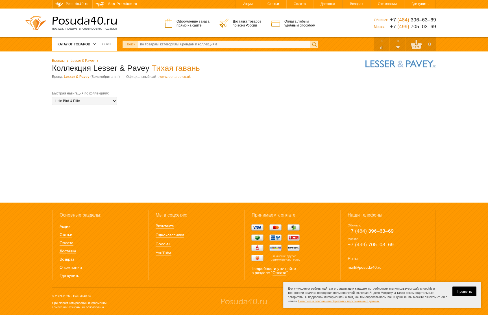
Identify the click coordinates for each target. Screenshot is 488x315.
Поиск (130, 44)
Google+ (163, 244)
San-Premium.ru (122, 4)
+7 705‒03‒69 (371, 244)
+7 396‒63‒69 (371, 231)
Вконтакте (165, 226)
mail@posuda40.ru (365, 267)
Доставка (328, 4)
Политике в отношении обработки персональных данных (339, 301)
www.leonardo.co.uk (175, 77)
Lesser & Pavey (83, 61)
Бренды (58, 61)
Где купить (419, 4)
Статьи (273, 4)
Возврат (356, 4)
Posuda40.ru (76, 307)
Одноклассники (170, 235)
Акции (248, 4)
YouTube (163, 253)
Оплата (300, 4)
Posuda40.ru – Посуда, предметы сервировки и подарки (84, 23)
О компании (387, 4)
